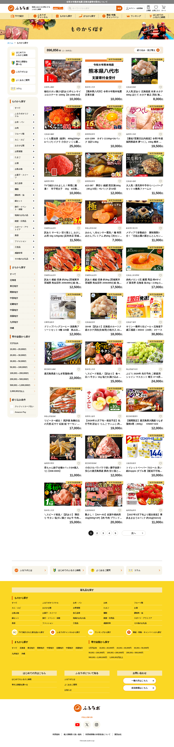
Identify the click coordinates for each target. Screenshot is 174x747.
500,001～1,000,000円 (98, 657)
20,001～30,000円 (124, 648)
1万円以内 (93, 648)
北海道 (13, 280)
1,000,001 (17, 391)
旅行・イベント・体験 (51, 618)
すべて (18, 108)
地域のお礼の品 (79, 618)
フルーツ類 (138, 603)
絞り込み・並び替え (146, 50)
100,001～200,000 (19, 373)
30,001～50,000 (18, 361)
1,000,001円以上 (116, 657)
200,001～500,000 (19, 379)
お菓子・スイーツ (49, 613)
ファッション (47, 623)
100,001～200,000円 (115, 653)
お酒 (136, 608)
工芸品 (75, 623)
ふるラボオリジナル (50, 603)
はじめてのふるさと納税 (21, 679)
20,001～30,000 (18, 355)
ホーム (10, 43)
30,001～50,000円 (141, 648)
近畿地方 (14, 304)
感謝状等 (107, 623)
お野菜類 (76, 608)
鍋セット (15, 618)
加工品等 (76, 613)
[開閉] (33, 115)
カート (163, 10)
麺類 (105, 613)
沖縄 (12, 328)
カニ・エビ (16, 608)
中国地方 (14, 310)
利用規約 (56, 734)
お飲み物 (15, 613)
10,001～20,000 (18, 349)
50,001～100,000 (18, 367)
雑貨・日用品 (109, 618)
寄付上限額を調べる (20, 685)
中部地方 (14, 298)
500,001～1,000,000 (20, 385)
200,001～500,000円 (134, 653)
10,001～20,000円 (106, 648)
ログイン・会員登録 (136, 8)
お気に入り (156, 10)
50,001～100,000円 (96, 653)
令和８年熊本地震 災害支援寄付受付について (87, 2)
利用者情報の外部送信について (97, 734)
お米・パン (77, 603)
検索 (119, 8)
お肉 (105, 603)
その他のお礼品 (140, 623)
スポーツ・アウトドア (143, 618)
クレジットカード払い (24, 406)
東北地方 (14, 286)
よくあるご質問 (70, 685)
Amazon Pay (20, 412)
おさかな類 (46, 608)
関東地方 (14, 292)
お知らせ (68, 690)
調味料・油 (138, 613)
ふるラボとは (69, 679)
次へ (133, 533)
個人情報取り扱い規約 (73, 734)
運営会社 (118, 734)
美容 (13, 623)
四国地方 (14, 316)
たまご (106, 608)
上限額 (148, 10)
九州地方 (14, 322)
